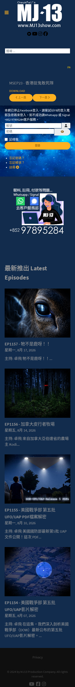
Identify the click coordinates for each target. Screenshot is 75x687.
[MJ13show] (37, 14)
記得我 (13, 139)
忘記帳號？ (17, 162)
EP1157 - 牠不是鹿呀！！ (27, 344)
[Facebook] (45, 34)
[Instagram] (40, 34)
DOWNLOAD (17, 91)
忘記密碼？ (17, 158)
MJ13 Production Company (37, 672)
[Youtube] (35, 34)
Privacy (37, 657)
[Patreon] (29, 34)
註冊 (12, 167)
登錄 (37, 145)
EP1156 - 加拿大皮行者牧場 (30, 424)
